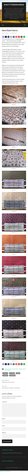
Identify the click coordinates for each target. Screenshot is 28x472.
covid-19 (5, 373)
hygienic (12, 373)
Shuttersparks (14, 5)
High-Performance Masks (8, 381)
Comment (4, 401)
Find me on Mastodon (7, 461)
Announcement (8, 369)
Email (3, 425)
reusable (5, 375)
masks (18, 373)
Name (4, 418)
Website (4, 432)
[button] (3, 37)
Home (13, 369)
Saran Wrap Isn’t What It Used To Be (11, 387)
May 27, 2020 (5, 33)
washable (12, 375)
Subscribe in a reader (7, 450)
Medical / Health (18, 369)
